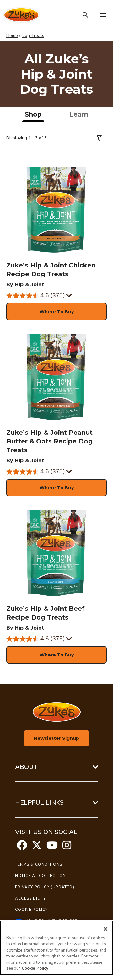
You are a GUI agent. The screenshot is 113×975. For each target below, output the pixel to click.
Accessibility (30, 898)
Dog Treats (33, 36)
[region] (56, 947)
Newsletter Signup (56, 738)
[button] (56, 311)
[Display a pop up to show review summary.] (69, 296)
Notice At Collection (40, 875)
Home (12, 36)
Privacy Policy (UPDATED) (44, 886)
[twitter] (37, 847)
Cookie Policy (31, 909)
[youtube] (52, 847)
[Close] (105, 929)
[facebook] (22, 847)
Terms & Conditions (38, 864)
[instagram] (66, 847)
